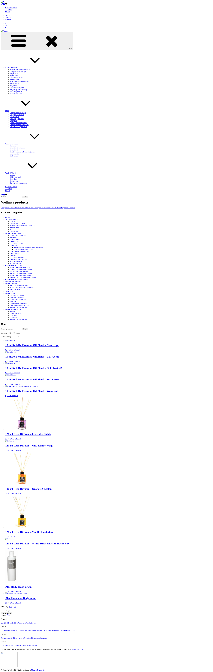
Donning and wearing (13, 281)
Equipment (13, 121)
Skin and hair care (16, 94)
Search (25, 329)
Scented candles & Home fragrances (22, 152)
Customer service (11, 8)
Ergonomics (14, 76)
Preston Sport (10, 293)
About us (8, 10)
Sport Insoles (14, 117)
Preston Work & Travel (13, 309)
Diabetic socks (15, 239)
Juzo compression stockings (19, 271)
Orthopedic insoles (16, 78)
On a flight (13, 179)
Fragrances (13, 86)
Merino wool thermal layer (19, 285)
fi (5, 23)
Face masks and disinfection (19, 82)
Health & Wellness (11, 68)
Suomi (7, 15)
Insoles (12, 175)
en (6, 27)
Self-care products (16, 92)
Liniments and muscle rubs (19, 125)
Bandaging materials (17, 119)
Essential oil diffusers (17, 148)
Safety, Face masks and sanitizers (21, 287)
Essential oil (14, 150)
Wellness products (11, 144)
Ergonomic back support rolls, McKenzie (28, 247)
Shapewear (14, 74)
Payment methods (26, 646)
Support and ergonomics (18, 127)
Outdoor (8, 623)
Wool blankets (15, 289)
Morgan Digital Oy (38, 670)
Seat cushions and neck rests (24, 249)
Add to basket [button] (15, 350)
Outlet (7, 12)
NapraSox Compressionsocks (20, 70)
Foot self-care (14, 84)
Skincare (13, 146)
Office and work (15, 177)
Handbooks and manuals (18, 123)
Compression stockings (18, 72)
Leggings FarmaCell (17, 115)
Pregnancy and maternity (18, 90)
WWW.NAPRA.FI (78, 649)
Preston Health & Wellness (14, 233)
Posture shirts (14, 241)
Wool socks (9, 291)
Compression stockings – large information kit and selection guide (24, 638)
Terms (35, 646)
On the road (14, 181)
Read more (14, 396)
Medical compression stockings (21, 273)
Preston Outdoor (11, 283)
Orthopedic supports (17, 88)
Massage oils (14, 154)
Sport (7, 111)
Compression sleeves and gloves (16, 279)
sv (6, 25)
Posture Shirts (14, 80)
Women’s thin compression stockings (23, 277)
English (8, 19)
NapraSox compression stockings (21, 275)
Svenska (8, 17)
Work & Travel (10, 173)
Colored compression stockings (21, 269)
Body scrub (14, 156)
